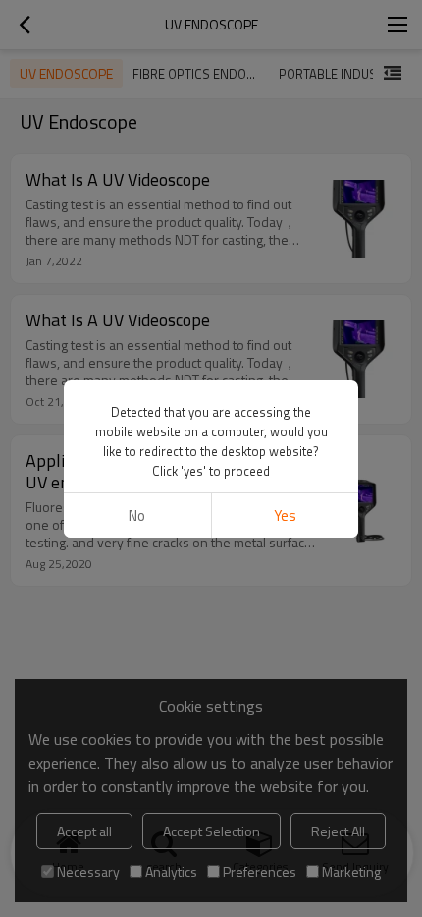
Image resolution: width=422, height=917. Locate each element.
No (137, 515)
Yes (285, 515)
